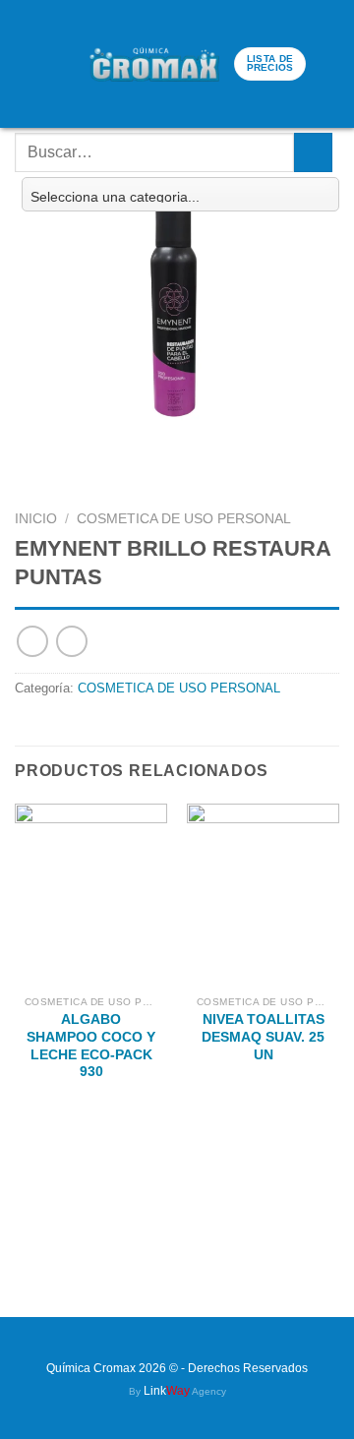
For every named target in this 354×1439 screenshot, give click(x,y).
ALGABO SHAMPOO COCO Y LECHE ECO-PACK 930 (91, 1045)
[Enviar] (313, 152)
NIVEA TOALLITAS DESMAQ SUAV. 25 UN (263, 1036)
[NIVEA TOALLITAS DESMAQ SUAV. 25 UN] (263, 895)
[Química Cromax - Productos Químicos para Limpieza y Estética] (154, 63)
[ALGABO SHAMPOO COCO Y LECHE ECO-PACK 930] (91, 895)
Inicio (36, 518)
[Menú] (28, 64)
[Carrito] (65, 64)
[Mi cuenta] (329, 64)
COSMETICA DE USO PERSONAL (184, 518)
